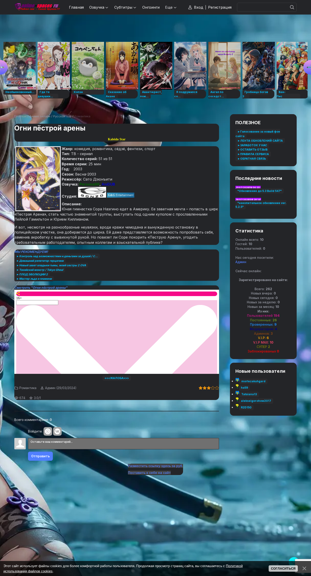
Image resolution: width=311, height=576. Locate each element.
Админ (50, 388)
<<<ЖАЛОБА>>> (117, 378)
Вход (198, 7)
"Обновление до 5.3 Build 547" (259, 191)
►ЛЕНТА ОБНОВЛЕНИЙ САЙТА (260, 140)
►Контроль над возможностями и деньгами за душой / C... (57, 256)
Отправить (40, 456)
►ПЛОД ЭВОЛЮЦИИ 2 (32, 274)
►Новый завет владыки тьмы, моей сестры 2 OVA (51, 265)
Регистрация (220, 7)
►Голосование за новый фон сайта (257, 134)
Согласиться (283, 568)
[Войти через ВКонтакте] (57, 431)
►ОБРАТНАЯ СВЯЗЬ (251, 158)
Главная (20, 116)
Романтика (82, 116)
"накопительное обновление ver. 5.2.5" (260, 205)
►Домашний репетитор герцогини (40, 260)
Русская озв (62, 116)
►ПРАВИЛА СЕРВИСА (253, 154)
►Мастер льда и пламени (34, 278)
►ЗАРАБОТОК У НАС (252, 145)
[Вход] (47, 431)
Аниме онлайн (39, 116)
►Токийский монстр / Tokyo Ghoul (39, 270)
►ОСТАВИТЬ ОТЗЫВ (252, 149)
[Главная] (37, 7)
